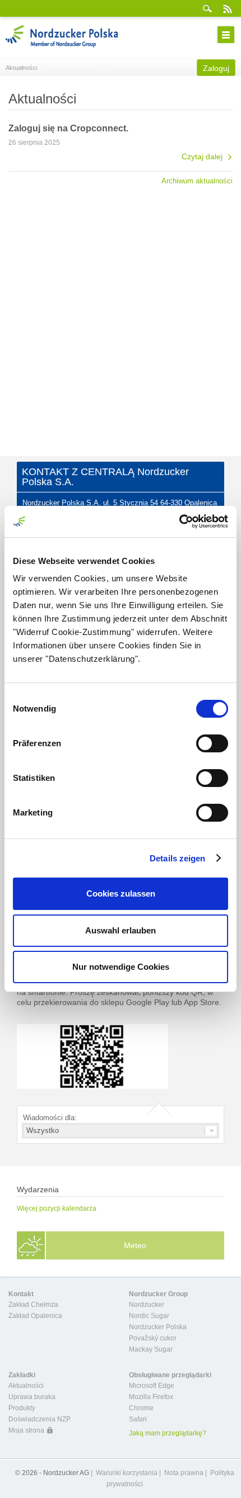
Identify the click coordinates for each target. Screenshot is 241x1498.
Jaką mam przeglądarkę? (167, 1433)
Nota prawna (183, 1473)
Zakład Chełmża (33, 1305)
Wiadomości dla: (50, 1117)
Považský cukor (153, 1338)
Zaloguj (216, 68)
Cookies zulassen (120, 893)
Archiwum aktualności (197, 180)
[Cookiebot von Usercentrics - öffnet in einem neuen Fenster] (179, 521)
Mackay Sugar (151, 1349)
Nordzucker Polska (158, 1327)
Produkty (21, 1408)
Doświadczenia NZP (39, 1419)
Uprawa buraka (31, 1397)
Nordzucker (146, 1305)
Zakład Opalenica (35, 1316)
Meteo (135, 1245)
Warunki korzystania (126, 1473)
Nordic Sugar (149, 1316)
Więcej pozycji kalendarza (56, 1208)
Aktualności (26, 1386)
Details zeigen (177, 858)
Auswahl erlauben (120, 930)
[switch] (212, 743)
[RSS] (227, 8)
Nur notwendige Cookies (120, 966)
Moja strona (26, 1430)
